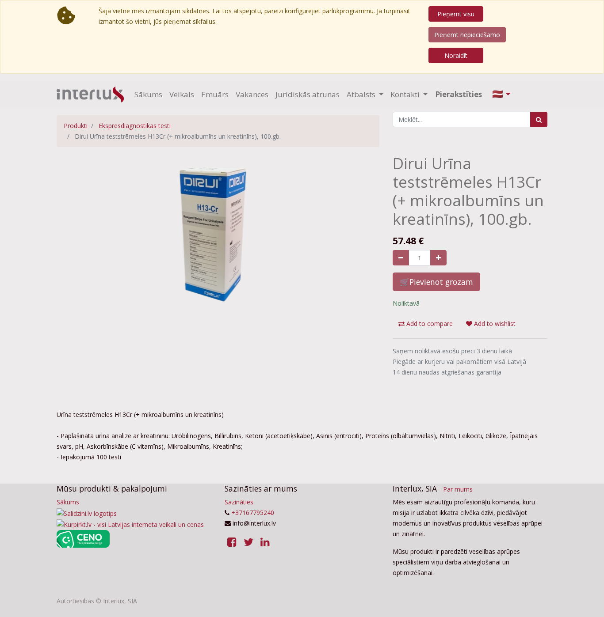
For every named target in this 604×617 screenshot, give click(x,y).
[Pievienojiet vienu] (438, 257)
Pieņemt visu (455, 14)
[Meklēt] (538, 119)
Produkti (76, 125)
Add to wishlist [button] (494, 323)
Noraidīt (455, 55)
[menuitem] (148, 94)
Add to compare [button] (429, 323)
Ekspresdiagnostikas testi (135, 125)
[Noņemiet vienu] (401, 257)
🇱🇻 (497, 94)
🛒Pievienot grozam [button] (436, 281)
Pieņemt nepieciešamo (467, 34)
